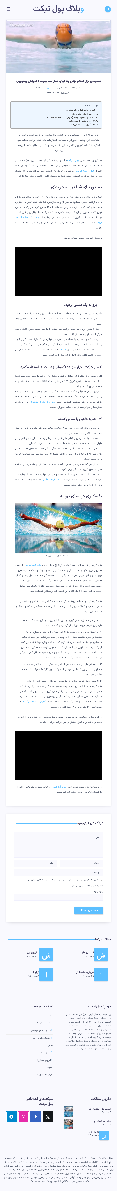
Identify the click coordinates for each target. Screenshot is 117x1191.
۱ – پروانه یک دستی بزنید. (83, 114)
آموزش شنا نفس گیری (34, 702)
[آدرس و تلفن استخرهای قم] (68, 1111)
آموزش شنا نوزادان (85, 972)
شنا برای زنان (88, 952)
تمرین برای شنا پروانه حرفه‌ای (80, 110)
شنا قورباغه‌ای (33, 565)
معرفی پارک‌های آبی (44, 1074)
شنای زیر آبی (33, 952)
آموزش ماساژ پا (44, 1060)
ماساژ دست (46, 1053)
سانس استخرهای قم (102, 1121)
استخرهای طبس (50, 480)
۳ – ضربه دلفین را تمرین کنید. (82, 121)
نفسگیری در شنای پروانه (83, 125)
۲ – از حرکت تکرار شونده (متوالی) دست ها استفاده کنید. (70, 117)
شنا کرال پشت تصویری (42, 402)
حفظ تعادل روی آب (42, 1038)
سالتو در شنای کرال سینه (40, 1030)
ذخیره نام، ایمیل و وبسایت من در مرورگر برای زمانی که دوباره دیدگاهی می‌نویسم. (63, 879)
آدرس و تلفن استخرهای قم (100, 1109)
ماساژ (50, 1045)
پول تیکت (73, 161)
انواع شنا (35, 972)
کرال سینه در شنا (85, 171)
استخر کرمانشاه (49, 1166)
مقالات (50, 1067)
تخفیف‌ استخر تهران (89, 1162)
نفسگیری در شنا (44, 1023)
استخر (63, 350)
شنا (51, 1015)
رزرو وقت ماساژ (59, 787)
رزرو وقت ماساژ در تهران (48, 1170)
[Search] (108, 9)
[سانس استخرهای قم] (68, 1123)
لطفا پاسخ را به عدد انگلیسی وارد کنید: (87, 885)
